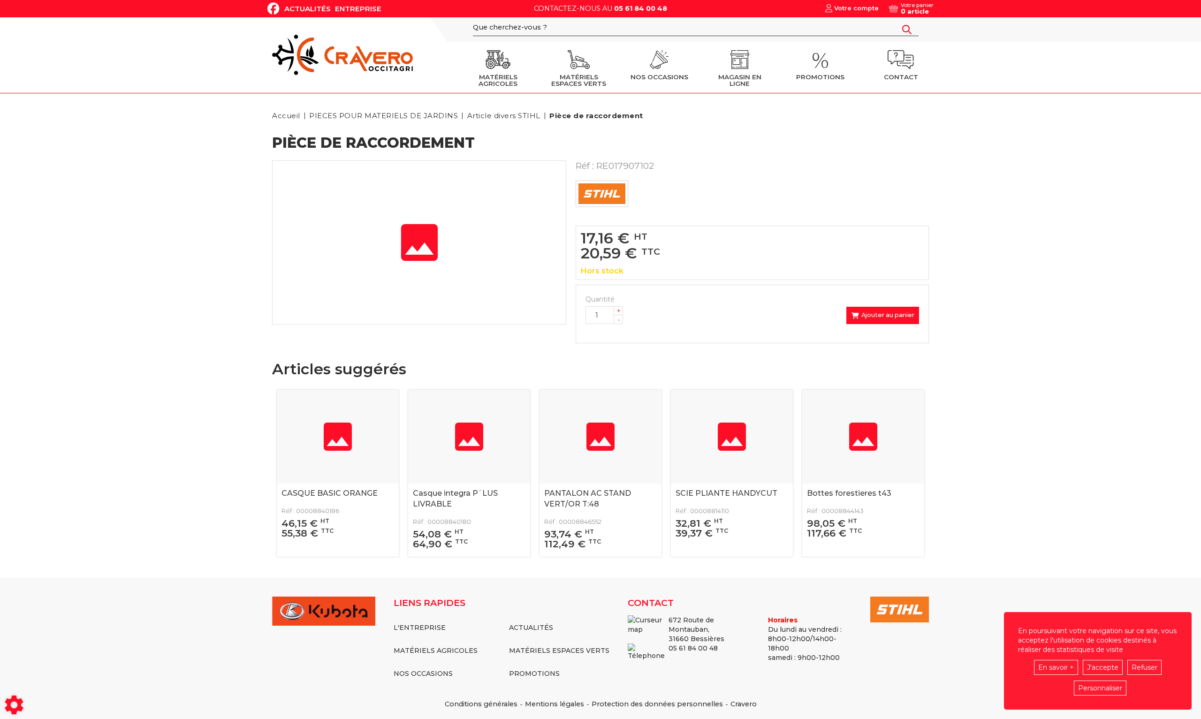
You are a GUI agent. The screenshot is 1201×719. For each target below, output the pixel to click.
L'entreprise (420, 627)
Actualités (307, 8)
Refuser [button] (1144, 667)
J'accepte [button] (1102, 667)
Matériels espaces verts (559, 650)
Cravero (743, 704)
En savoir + (1056, 667)
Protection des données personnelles (657, 704)
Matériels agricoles (436, 650)
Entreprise (358, 8)
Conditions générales (481, 704)
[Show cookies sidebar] (14, 705)
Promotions (534, 673)
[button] (594, 115)
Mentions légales (554, 704)
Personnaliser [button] (1100, 688)
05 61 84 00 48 (640, 8)
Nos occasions (423, 673)
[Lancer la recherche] (907, 30)
